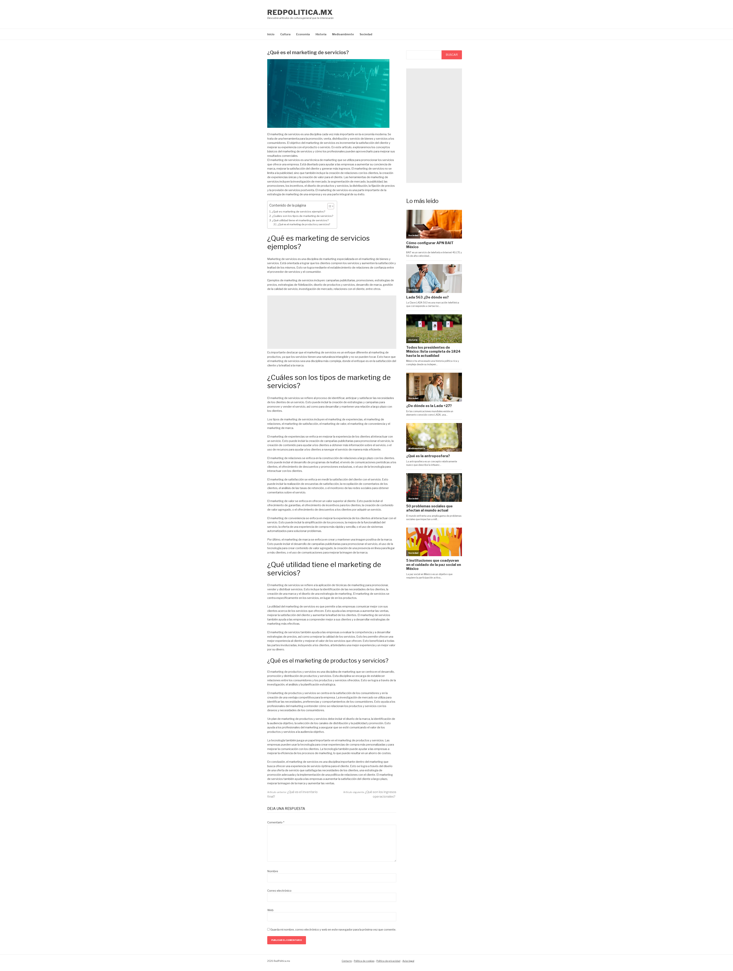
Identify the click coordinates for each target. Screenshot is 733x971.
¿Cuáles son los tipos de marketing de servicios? (302, 215)
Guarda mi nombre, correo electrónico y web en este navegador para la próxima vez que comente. (333, 929)
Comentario (275, 822)
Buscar (452, 54)
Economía (303, 34)
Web (270, 910)
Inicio (270, 34)
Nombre (272, 871)
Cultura (285, 34)
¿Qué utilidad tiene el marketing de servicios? (300, 220)
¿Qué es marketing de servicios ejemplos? (298, 211)
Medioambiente (343, 34)
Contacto (347, 961)
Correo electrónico (279, 890)
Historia (321, 34)
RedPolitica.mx (300, 12)
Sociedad (366, 34)
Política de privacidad (388, 961)
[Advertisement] (331, 322)
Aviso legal (408, 961)
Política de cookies (364, 961)
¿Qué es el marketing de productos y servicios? (304, 224)
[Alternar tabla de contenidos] (329, 206)
